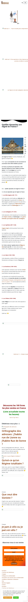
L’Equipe (4, 574)
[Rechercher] (22, 2)
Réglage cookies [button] (7, 597)
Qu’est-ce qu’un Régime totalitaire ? (12, 462)
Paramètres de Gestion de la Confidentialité (13, 577)
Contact (4, 584)
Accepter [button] (16, 597)
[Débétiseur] (5, 2)
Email (14, 552)
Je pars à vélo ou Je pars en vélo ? (12, 528)
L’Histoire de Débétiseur (8, 572)
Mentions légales (6, 583)
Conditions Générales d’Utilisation (10, 579)
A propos (4, 570)
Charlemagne (15, 205)
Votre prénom (14, 548)
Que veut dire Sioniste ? (9, 496)
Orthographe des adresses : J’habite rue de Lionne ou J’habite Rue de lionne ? (14, 437)
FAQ (3, 581)
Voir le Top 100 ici (14, 417)
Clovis (20, 200)
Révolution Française (8, 280)
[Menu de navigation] (25, 2)
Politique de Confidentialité (8, 576)
